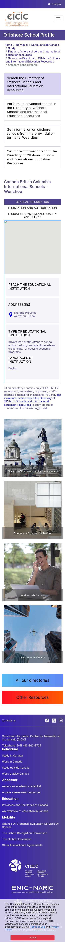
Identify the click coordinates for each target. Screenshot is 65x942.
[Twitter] (54, 720)
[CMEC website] (33, 871)
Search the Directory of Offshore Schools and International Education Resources (33, 59)
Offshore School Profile (23, 65)
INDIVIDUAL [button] (10, 749)
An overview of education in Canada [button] (25, 811)
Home (8, 44)
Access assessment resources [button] (21, 792)
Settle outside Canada (45, 44)
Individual (22, 44)
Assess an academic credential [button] (21, 786)
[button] (16, 19)
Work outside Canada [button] (15, 773)
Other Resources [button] (32, 697)
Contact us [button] (9, 720)
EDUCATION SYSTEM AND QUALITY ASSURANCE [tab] (32, 215)
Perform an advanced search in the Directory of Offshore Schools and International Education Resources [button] (31, 110)
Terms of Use (37, 926)
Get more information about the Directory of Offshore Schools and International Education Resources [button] (32, 157)
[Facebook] (47, 720)
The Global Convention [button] (16, 839)
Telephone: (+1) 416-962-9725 (21, 745)
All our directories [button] (32, 680)
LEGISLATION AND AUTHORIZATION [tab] (32, 208)
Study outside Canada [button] (16, 767)
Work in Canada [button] (12, 761)
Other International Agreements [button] (22, 845)
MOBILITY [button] (8, 817)
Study (11, 48)
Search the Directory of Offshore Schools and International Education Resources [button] (25, 84)
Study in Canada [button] (12, 755)
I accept (32, 937)
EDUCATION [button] (10, 799)
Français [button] (56, 4)
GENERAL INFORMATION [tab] (32, 202)
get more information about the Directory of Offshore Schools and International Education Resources (32, 399)
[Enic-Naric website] (32, 889)
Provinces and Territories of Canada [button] (25, 805)
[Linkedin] (60, 720)
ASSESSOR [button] (10, 780)
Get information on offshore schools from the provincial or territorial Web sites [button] (30, 134)
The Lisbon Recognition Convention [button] (24, 833)
